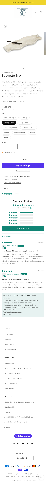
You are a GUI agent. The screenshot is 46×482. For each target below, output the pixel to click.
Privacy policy (25, 476)
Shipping (4, 110)
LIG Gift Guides (9, 407)
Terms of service (36, 476)
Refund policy (15, 476)
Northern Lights (11, 118)
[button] (4, 11)
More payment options (23, 171)
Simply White (9, 123)
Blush (7, 137)
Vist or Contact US (11, 383)
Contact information (30, 480)
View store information (12, 183)
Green (33, 133)
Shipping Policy (10, 344)
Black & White (20, 133)
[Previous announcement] (4, 2)
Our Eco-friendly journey (13, 378)
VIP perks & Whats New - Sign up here (17, 368)
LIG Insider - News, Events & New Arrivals (19, 402)
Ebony (7, 133)
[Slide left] (18, 68)
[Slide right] (27, 68)
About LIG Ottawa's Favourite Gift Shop (18, 417)
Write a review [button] (23, 228)
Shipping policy (17, 480)
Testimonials (9, 363)
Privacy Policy (9, 334)
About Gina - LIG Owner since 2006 (16, 422)
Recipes (7, 412)
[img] (7, 243)
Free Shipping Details (12, 373)
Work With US (9, 388)
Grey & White (26, 123)
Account (7, 427)
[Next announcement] (41, 2)
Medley (26, 118)
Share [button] (6, 188)
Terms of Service (10, 349)
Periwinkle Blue (29, 128)
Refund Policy (9, 339)
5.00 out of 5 (28, 205)
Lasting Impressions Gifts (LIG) (22, 474)
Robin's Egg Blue (11, 128)
